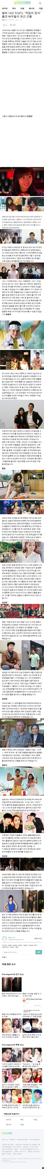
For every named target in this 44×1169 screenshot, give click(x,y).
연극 (36, 945)
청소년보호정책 (34, 1139)
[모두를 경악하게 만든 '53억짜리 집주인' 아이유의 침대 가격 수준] (12, 1098)
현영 (17, 947)
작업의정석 (6, 947)
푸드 (14, 8)
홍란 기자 (4, 20)
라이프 (5, 8)
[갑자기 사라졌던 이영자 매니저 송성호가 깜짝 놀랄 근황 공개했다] (12, 1078)
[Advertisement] (20, 69)
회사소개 (4, 1139)
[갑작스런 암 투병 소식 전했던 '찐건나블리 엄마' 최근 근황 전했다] (32, 1028)
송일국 (26, 945)
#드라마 (5, 945)
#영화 (10, 945)
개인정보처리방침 (22, 1139)
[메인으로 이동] (22, 3)
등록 (38, 952)
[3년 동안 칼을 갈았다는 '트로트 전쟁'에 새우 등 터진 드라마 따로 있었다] (32, 1098)
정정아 (12, 947)
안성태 (31, 945)
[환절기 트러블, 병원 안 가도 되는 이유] (32, 987)
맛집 (41, 8)
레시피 (31, 8)
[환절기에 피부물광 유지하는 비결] (12, 1007)
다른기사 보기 (38, 938)
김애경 (15, 945)
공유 (14, 25)
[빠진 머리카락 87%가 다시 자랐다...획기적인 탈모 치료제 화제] (12, 987)
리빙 (22, 8)
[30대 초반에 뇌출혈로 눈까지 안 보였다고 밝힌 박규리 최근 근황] (12, 1028)
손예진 (20, 945)
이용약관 (12, 1139)
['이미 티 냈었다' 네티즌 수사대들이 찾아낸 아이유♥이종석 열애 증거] (12, 1057)
